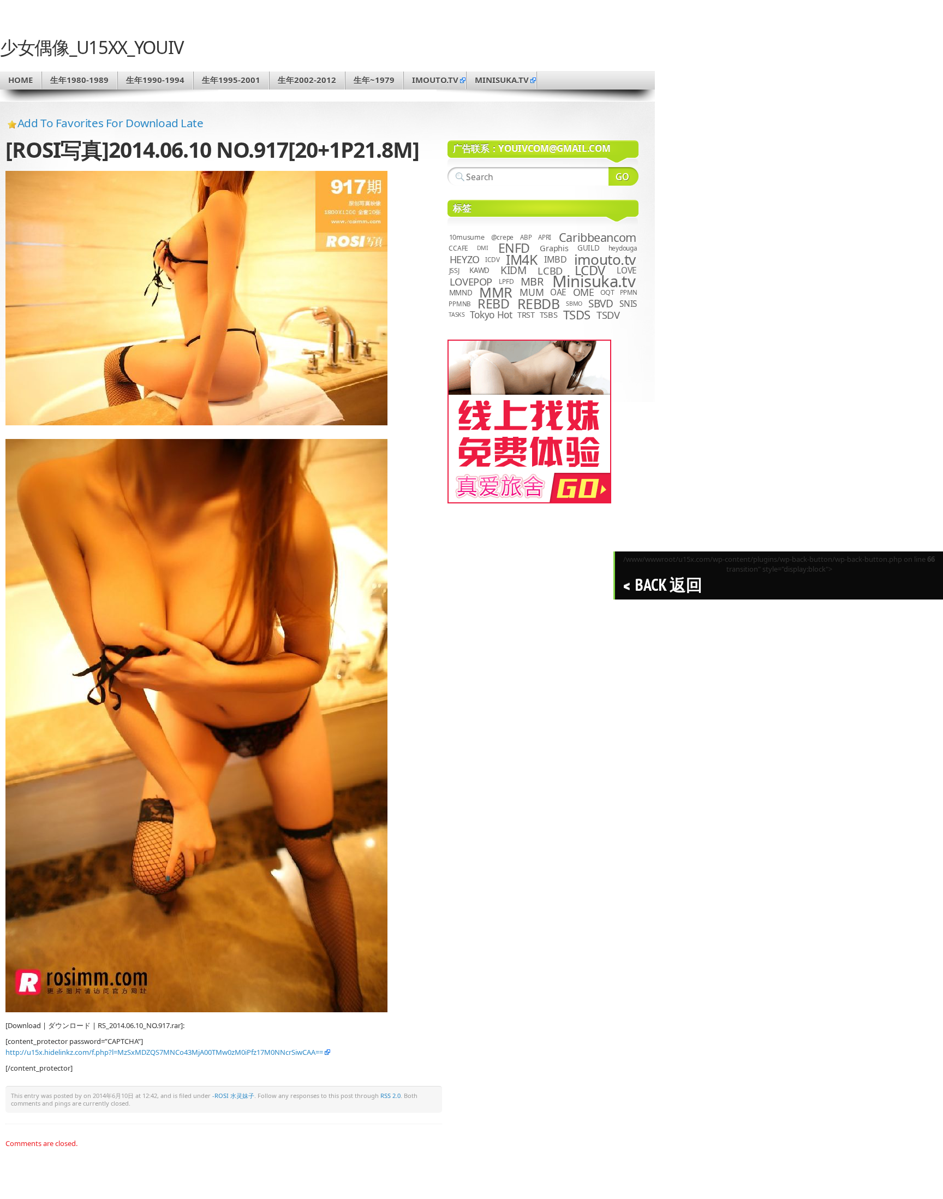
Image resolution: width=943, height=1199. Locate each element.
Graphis (554, 247)
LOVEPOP (471, 281)
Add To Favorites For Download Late (110, 122)
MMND (461, 292)
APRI (544, 237)
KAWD (479, 270)
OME (583, 292)
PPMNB (460, 304)
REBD (493, 303)
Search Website (623, 176)
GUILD (588, 248)
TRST (526, 314)
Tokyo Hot (491, 314)
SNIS (628, 304)
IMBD (555, 259)
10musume (467, 237)
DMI (482, 248)
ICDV (492, 259)
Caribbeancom (597, 237)
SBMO (574, 303)
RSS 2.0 (390, 1095)
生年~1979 (374, 79)
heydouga (622, 248)
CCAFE (458, 248)
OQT (607, 292)
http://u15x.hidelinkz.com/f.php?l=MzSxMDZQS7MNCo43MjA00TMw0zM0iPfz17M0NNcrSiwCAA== (164, 1052)
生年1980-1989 (79, 79)
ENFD (514, 248)
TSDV (608, 315)
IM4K (521, 260)
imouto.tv (435, 79)
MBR (532, 281)
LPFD (506, 281)
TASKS (457, 314)
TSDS (576, 314)
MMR (495, 292)
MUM (532, 292)
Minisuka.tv (594, 281)
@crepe (502, 237)
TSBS (549, 314)
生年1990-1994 (155, 79)
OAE (558, 292)
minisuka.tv (502, 79)
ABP (526, 237)
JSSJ (454, 270)
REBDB (538, 303)
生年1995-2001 (231, 79)
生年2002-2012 (307, 79)
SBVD (600, 303)
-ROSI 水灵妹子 (233, 1095)
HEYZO (465, 259)
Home (20, 79)
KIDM (513, 270)
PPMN (628, 292)
